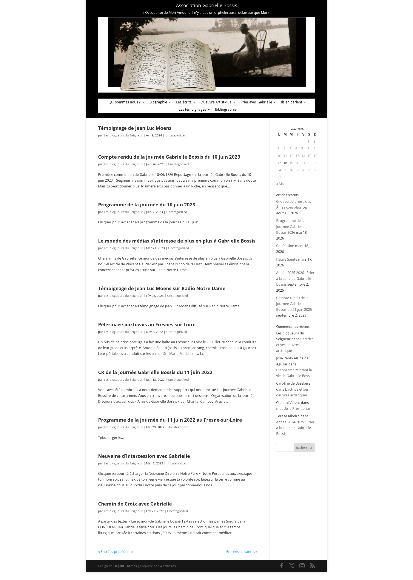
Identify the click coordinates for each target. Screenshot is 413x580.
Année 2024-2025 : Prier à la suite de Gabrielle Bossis (295, 428)
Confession (285, 245)
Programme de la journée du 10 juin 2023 (146, 204)
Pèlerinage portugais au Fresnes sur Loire (147, 324)
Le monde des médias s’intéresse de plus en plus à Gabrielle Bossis (177, 240)
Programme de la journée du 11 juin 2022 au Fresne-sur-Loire (170, 419)
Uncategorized (175, 135)
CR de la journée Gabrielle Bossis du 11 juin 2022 (155, 372)
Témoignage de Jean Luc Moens (134, 128)
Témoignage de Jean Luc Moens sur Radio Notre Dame (161, 288)
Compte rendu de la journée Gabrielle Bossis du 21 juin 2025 (294, 303)
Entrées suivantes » (242, 551)
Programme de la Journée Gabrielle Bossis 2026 (290, 226)
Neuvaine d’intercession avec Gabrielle (144, 456)
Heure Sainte (286, 259)
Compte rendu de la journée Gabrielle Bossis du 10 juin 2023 (169, 156)
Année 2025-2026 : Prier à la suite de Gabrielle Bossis (295, 278)
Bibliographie (226, 110)
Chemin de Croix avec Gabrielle (135, 503)
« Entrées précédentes (116, 551)
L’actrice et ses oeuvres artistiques (295, 345)
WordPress (168, 566)
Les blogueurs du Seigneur (123, 135)
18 (285, 163)
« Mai (280, 183)
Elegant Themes (125, 566)
